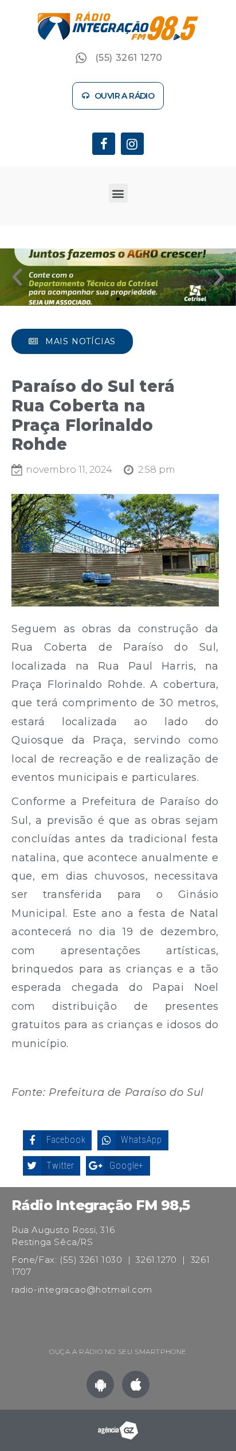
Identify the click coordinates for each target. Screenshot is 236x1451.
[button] (118, 96)
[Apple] (136, 1384)
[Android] (100, 1384)
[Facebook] (103, 144)
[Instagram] (132, 144)
